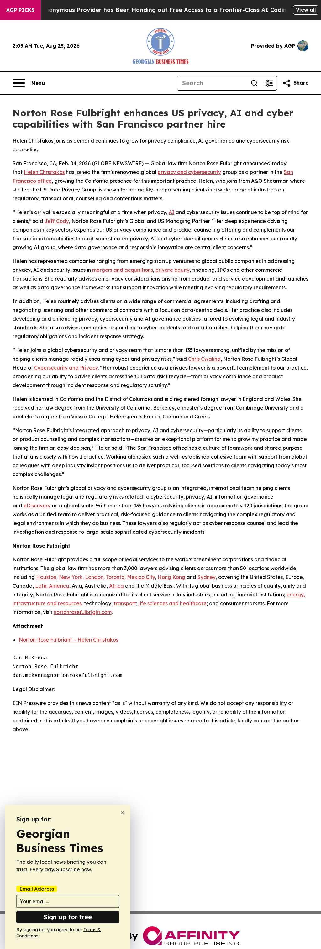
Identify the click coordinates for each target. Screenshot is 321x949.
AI (171, 212)
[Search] (254, 83)
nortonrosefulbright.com (83, 612)
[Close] (122, 813)
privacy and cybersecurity (189, 172)
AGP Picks (20, 10)
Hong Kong (171, 577)
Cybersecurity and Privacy (66, 367)
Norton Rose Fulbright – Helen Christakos (68, 640)
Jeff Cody (57, 221)
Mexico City (141, 577)
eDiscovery (37, 505)
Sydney (206, 577)
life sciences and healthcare (173, 603)
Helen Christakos (44, 172)
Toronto (115, 577)
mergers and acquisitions (122, 270)
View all (306, 10)
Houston (46, 577)
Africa (116, 586)
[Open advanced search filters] (269, 83)
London (94, 577)
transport (125, 603)
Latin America (52, 586)
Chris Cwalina (204, 359)
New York (70, 577)
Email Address (36, 889)
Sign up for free (68, 917)
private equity (172, 270)
